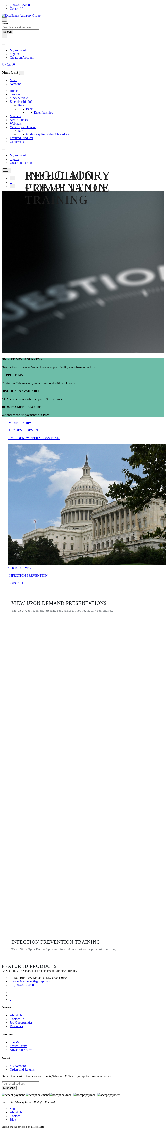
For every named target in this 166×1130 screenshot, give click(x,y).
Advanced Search (21, 1049)
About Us (16, 1015)
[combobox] (20, 27)
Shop (13, 1108)
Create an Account (21, 57)
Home (14, 90)
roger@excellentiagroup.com (31, 981)
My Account (18, 50)
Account (15, 84)
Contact (15, 1116)
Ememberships (43, 112)
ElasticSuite (37, 1126)
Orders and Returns (22, 1069)
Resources (16, 1026)
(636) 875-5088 (20, 5)
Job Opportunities (21, 1022)
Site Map (15, 1042)
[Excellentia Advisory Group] (21, 15)
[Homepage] (11, 182)
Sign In (14, 54)
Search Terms (18, 1046)
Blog (13, 1119)
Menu (13, 80)
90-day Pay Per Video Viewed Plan (49, 134)
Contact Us (17, 8)
